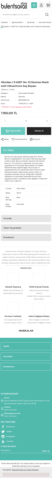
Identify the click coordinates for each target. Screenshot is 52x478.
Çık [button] (26, 474)
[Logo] (14, 5)
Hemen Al (39, 131)
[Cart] (48, 5)
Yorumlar (7, 218)
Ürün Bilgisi (8, 150)
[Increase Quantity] (47, 121)
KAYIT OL (46, 451)
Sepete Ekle (15, 131)
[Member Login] (41, 5)
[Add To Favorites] (19, 139)
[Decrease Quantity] (5, 121)
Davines (21, 96)
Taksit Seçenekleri (12, 227)
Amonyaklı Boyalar (26, 93)
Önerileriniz (8, 237)
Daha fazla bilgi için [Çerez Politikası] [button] (25, 470)
